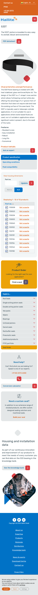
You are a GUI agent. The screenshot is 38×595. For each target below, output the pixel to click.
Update (24, 183)
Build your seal (19, 417)
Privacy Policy (19, 572)
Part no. (8, 179)
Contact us (8, 3)
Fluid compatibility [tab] (10, 167)
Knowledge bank (19, 550)
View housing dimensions (13, 176)
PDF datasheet (9, 41)
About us (19, 530)
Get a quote (24, 207)
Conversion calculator (12, 386)
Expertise (19, 534)
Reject (15, 589)
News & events (19, 557)
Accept (6, 589)
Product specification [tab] (11, 157)
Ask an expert (8, 150)
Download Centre (19, 561)
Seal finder (7, 347)
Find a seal (17, 282)
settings (22, 585)
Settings (24, 589)
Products (19, 538)
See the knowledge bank (14, 468)
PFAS (6, 7)
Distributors (19, 546)
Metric (9, 190)
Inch (18, 190)
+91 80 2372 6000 (9, 11)
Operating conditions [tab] (11, 162)
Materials (19, 542)
